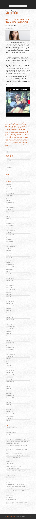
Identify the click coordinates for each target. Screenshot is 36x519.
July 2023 (8, 216)
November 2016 (10, 349)
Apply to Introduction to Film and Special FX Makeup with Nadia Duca (17, 442)
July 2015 (8, 386)
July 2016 (8, 358)
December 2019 (10, 283)
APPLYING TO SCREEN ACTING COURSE (16, 470)
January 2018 (9, 317)
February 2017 (10, 342)
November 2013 (10, 416)
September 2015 (10, 381)
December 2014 (10, 395)
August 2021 (9, 248)
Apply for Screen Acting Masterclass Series (17, 439)
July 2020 (8, 271)
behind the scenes (13, 129)
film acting (25, 131)
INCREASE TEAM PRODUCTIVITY (14, 480)
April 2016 (8, 365)
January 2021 (9, 262)
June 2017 (8, 333)
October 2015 (9, 379)
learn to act (10, 137)
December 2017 (10, 319)
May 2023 (8, 221)
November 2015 (10, 377)
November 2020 (10, 267)
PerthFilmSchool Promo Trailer (14, 466)
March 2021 (9, 257)
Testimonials (10, 167)
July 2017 (8, 331)
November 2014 (10, 397)
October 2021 (9, 244)
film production (20, 132)
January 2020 (9, 280)
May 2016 (8, 363)
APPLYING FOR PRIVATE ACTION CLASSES (16, 493)
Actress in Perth (25, 126)
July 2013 (8, 420)
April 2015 (8, 393)
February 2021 (10, 260)
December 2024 (10, 202)
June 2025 (8, 198)
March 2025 (9, 200)
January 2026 (9, 191)
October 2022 (9, 228)
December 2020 (10, 264)
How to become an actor (23, 134)
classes (20, 129)
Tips (8, 170)
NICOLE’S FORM (10, 477)
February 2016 (10, 370)
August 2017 (9, 329)
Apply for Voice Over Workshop (14, 453)
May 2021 (8, 253)
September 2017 (10, 326)
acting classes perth (14, 124)
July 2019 (8, 294)
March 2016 (9, 368)
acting (9, 123)
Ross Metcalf (9, 495)
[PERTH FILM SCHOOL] (18, 2)
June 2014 (8, 404)
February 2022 (10, 234)
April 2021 (8, 255)
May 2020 (8, 273)
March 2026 (9, 189)
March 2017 (9, 340)
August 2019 (9, 292)
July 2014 (8, 402)
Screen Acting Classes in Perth (17, 139)
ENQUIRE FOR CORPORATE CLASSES (15, 484)
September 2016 (10, 354)
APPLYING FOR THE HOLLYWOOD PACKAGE (17, 455)
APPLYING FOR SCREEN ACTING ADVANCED (17, 506)
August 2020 (9, 269)
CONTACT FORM (10, 464)
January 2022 (9, 237)
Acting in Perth (9, 126)
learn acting (18, 136)
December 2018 (10, 306)
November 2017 (10, 322)
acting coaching (23, 124)
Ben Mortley (9, 497)
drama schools (18, 131)
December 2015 (10, 375)
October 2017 (9, 324)
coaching (25, 129)
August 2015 (9, 384)
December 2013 (10, 414)
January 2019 (9, 303)
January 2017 (9, 345)
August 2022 (9, 232)
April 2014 (8, 409)
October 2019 (9, 287)
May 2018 (8, 313)
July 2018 (8, 308)
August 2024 (9, 209)
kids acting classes (10, 136)
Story (8, 165)
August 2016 (9, 356)
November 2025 (10, 193)
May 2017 (8, 335)
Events (8, 158)
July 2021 (8, 251)
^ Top (29, 516)
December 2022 (10, 223)
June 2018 (8, 310)
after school (8, 128)
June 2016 (8, 361)
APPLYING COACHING (11, 428)
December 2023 (10, 211)
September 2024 (10, 207)
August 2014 (9, 400)
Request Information (11, 432)
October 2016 (9, 352)
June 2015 (8, 388)
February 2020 (10, 278)
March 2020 (9, 276)
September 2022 (10, 230)
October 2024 (9, 205)
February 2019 (10, 301)
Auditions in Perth (16, 128)
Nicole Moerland (20, 25)
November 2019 (10, 285)
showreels (14, 144)
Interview (9, 160)
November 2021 (10, 241)
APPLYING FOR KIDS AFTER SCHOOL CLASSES (17, 473)
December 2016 (10, 347)
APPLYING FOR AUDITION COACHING (15, 490)
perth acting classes (19, 137)
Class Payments (10, 437)
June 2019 (8, 296)
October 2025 (9, 195)
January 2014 (9, 411)
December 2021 (10, 239)
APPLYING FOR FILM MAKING (13, 457)
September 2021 (10, 246)
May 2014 (8, 407)
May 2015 (8, 391)
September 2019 (10, 290)
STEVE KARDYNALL (11, 475)
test (7, 430)
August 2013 (9, 418)
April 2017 (8, 338)
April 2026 (8, 186)
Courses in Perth (9, 131)
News (28, 25)
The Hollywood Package (12, 468)
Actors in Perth (17, 126)
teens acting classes (23, 144)
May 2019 (8, 299)
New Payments (10, 434)
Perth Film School (11, 516)
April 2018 (8, 315)
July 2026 (8, 184)
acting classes (15, 123)
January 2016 (9, 372)
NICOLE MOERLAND (11, 500)
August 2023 (9, 214)
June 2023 (8, 218)
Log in (7, 177)
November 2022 (10, 225)
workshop (8, 145)
